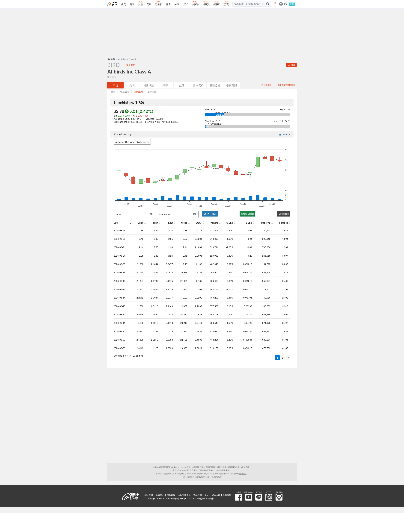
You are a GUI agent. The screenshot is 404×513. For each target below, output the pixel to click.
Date (116, 222)
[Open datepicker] (151, 214)
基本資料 (198, 85)
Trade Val (265, 222)
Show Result (210, 213)
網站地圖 (216, 495)
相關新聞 (231, 85)
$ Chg (249, 222)
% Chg (229, 222)
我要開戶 (130, 65)
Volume (214, 222)
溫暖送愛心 (279, 497)
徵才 (207, 495)
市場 (115, 85)
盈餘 (181, 85)
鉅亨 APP (268, 497)
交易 (132, 85)
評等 (165, 85)
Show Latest (247, 213)
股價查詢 (138, 91)
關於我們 (149, 495)
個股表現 (124, 91)
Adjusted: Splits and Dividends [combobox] (130, 142)
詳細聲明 (243, 473)
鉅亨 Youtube (248, 497)
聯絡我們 (197, 495)
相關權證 (148, 85)
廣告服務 (171, 495)
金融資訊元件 (184, 495)
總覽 (113, 91)
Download (284, 213)
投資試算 (151, 91)
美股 (112, 59)
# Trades (283, 222)
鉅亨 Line (258, 497)
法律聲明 (227, 495)
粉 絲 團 (238, 497)
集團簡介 (160, 495)
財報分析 (215, 85)
